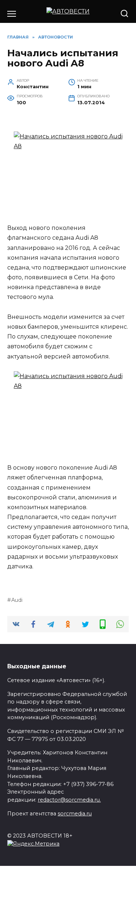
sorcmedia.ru (75, 813)
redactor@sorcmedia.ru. (69, 800)
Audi (16, 600)
